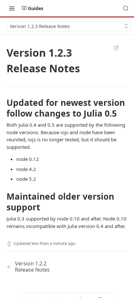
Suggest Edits (113, 47)
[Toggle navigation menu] (12, 8)
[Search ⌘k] (125, 8)
